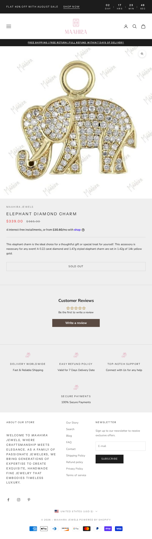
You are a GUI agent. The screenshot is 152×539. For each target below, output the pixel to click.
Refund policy (74, 462)
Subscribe (109, 459)
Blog (69, 436)
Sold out (75, 266)
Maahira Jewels (19, 206)
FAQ (69, 442)
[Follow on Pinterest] (29, 500)
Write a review (76, 323)
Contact (71, 449)
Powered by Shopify (95, 519)
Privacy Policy (74, 469)
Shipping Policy (75, 455)
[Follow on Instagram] (19, 500)
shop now (71, 6)
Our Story (72, 423)
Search (70, 429)
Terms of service (76, 475)
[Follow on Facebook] (8, 500)
